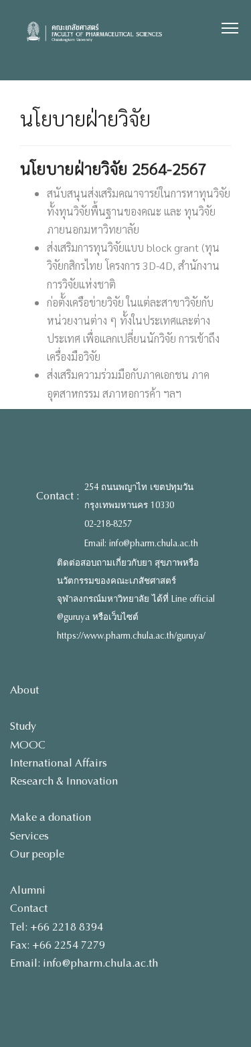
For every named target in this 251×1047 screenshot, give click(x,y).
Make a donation (50, 817)
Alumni (28, 890)
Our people (37, 854)
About (24, 689)
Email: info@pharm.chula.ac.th (141, 543)
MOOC (28, 744)
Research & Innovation (64, 781)
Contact (29, 908)
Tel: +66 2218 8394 (56, 926)
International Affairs (58, 762)
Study (23, 726)
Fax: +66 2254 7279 (57, 945)
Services (29, 835)
